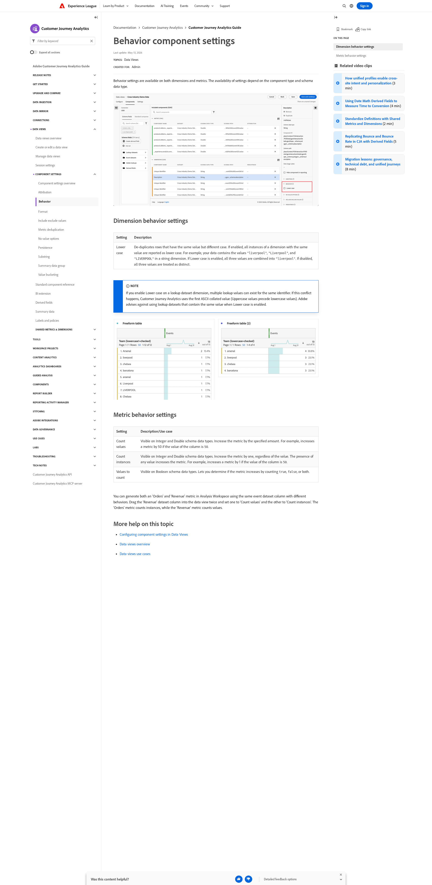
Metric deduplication (51, 230)
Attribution (44, 192)
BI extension (43, 293)
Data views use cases (135, 553)
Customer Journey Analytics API (52, 474)
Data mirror (40, 111)
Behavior (45, 201)
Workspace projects (45, 348)
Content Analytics (45, 357)
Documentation (124, 27)
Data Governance (44, 429)
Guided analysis (43, 375)
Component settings (48, 174)
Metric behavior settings (351, 56)
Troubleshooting (44, 456)
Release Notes (42, 75)
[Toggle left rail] (96, 17)
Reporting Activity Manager (51, 402)
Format (42, 212)
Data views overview (135, 544)
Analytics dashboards (47, 366)
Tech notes (40, 465)
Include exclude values (52, 221)
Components (41, 384)
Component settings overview (56, 183)
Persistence (45, 248)
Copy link (366, 29)
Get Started (40, 84)
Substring (44, 257)
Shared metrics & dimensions (54, 329)
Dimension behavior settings (355, 47)
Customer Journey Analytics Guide (215, 27)
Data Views (131, 60)
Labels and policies (47, 320)
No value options (48, 239)
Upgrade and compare (47, 93)
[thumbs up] (239, 879)
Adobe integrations (45, 420)
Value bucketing (48, 275)
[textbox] (62, 41)
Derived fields (44, 302)
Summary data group (51, 266)
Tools (36, 339)
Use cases (39, 438)
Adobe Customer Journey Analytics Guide (61, 66)
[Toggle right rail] (336, 17)
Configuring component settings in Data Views (154, 534)
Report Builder (42, 393)
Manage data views (48, 156)
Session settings (45, 165)
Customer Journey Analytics (162, 27)
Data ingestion (42, 102)
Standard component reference (55, 284)
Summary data (45, 311)
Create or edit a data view (52, 147)
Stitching (39, 411)
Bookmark (347, 29)
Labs (36, 447)
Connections (41, 120)
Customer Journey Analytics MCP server (57, 483)
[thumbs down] (248, 879)
